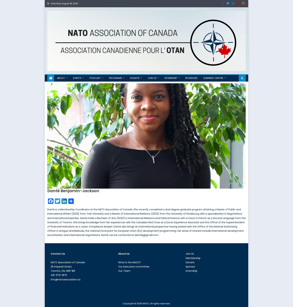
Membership (193, 258)
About (61, 78)
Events (77, 78)
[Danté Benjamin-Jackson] (146, 136)
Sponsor (190, 266)
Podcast (95, 78)
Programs (115, 78)
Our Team (124, 271)
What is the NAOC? (129, 262)
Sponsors (191, 78)
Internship (171, 78)
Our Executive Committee (133, 266)
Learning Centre (213, 78)
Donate (135, 78)
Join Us (152, 78)
